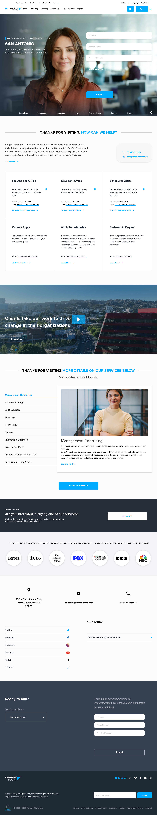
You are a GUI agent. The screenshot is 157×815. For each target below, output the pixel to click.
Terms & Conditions (135, 808)
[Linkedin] (130, 778)
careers (114, 113)
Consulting (34, 9)
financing (61, 113)
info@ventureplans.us (137, 157)
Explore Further (68, 464)
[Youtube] (145, 778)
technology (42, 113)
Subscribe (36, 3)
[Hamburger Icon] (6, 9)
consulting (23, 113)
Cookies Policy (87, 808)
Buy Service (127, 516)
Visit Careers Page (20, 263)
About (25, 9)
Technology (54, 9)
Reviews (19, 3)
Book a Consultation (78, 486)
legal (77, 113)
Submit (100, 95)
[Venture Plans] (15, 9)
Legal (64, 9)
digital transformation (118, 452)
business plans (95, 113)
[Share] (151, 112)
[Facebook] (140, 778)
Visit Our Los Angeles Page (23, 210)
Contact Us (16, 339)
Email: (25, 204)
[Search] (151, 9)
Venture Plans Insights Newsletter (103, 637)
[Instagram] (151, 778)
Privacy (122, 808)
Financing (44, 9)
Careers (71, 9)
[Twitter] (135, 778)
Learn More (66, 263)
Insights (80, 9)
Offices (76, 808)
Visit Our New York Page (71, 210)
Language (135, 3)
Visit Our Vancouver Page (120, 210)
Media (44, 3)
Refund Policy (100, 808)
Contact (27, 3)
